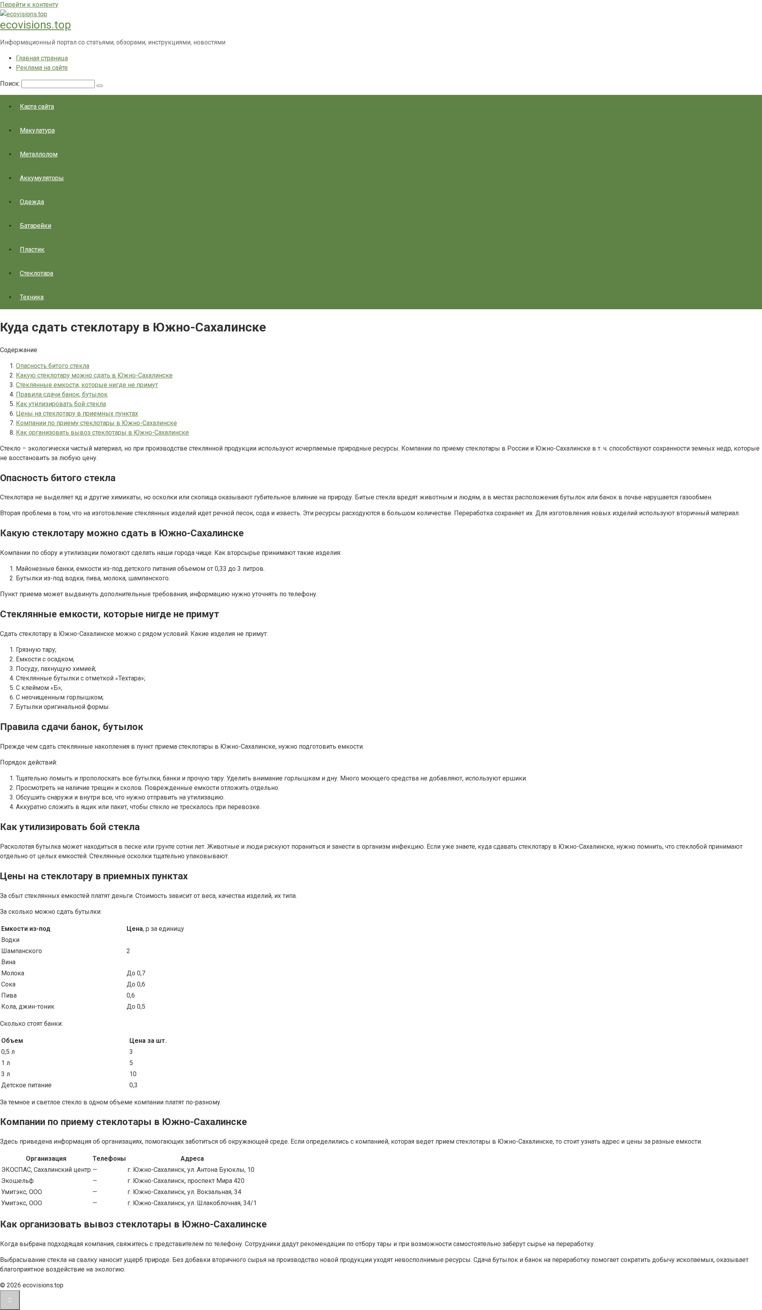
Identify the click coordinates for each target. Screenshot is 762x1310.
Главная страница (42, 58)
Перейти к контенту (29, 4)
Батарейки (35, 225)
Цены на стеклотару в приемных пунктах (77, 413)
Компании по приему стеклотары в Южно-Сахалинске (96, 423)
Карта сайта (37, 106)
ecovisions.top (35, 24)
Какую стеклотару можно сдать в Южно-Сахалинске (94, 375)
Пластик (32, 249)
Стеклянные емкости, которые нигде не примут (87, 385)
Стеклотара (36, 273)
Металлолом (39, 154)
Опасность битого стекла (52, 366)
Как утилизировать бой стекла (61, 404)
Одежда (32, 202)
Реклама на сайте (42, 67)
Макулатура (37, 130)
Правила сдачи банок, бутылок (62, 394)
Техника (32, 297)
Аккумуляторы (42, 178)
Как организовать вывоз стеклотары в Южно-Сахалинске (102, 432)
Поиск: (10, 83)
